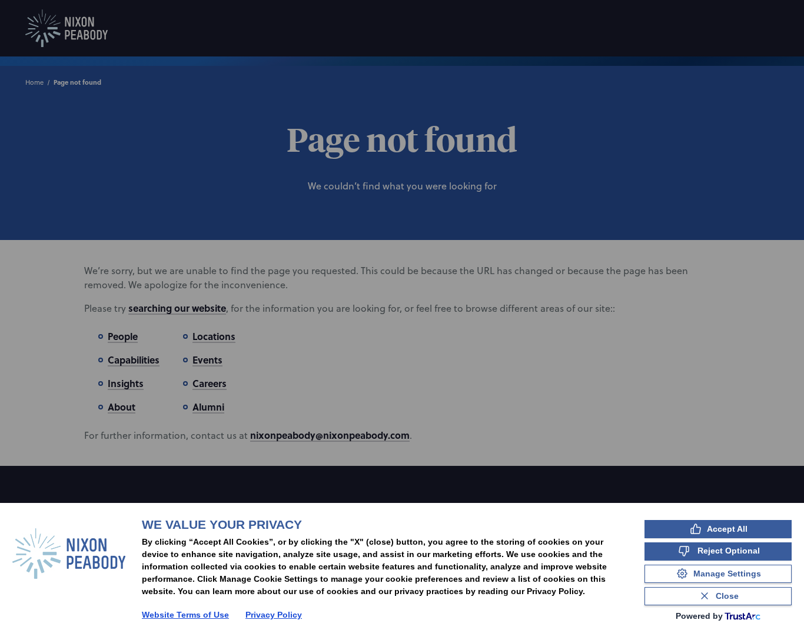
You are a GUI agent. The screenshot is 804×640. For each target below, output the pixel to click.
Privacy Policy (273, 614)
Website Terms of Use (185, 614)
